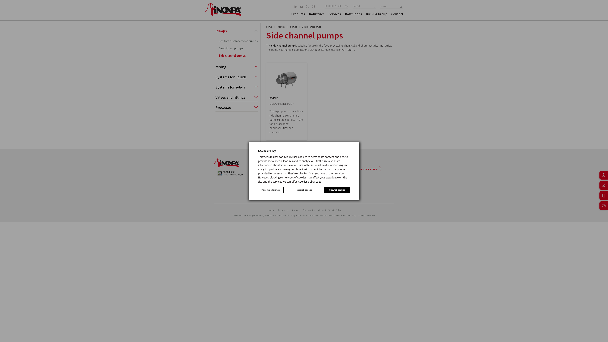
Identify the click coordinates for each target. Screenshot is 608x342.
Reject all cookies (304, 189)
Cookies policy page (309, 181)
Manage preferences (270, 189)
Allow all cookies (337, 189)
